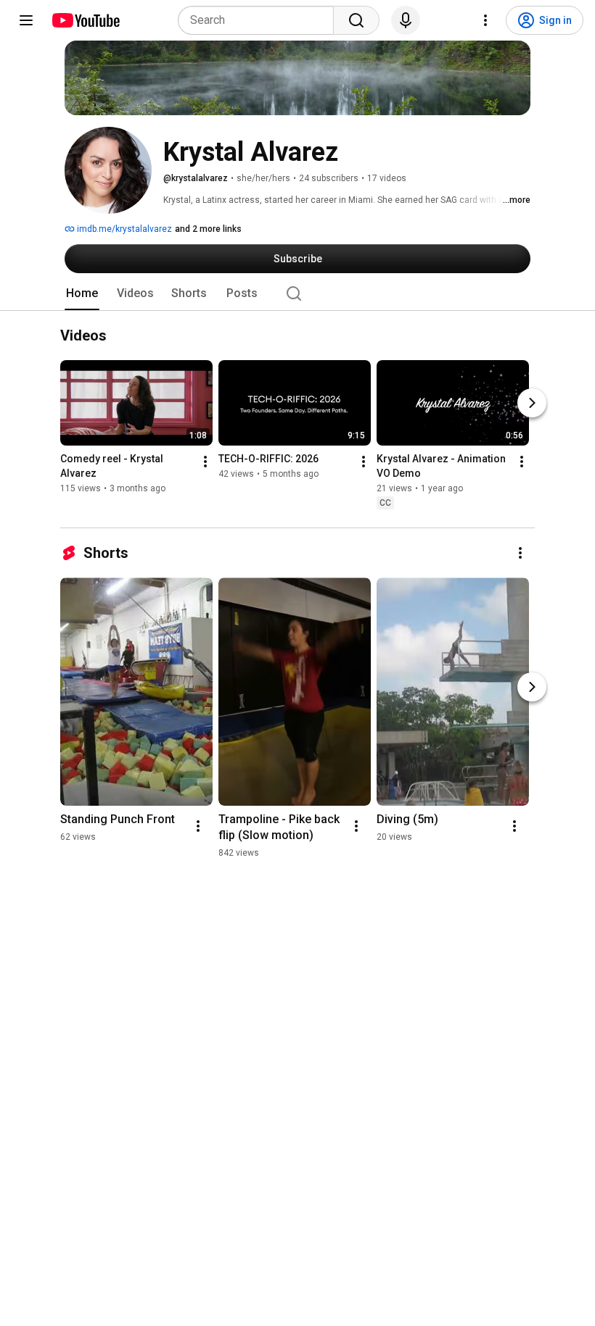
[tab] (82, 293)
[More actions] (205, 462)
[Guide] (26, 20)
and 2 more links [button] (208, 229)
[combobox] (260, 20)
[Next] (531, 403)
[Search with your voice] (405, 20)
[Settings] (485, 20)
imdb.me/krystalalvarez (123, 229)
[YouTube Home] (85, 20)
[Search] (356, 20)
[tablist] (297, 293)
